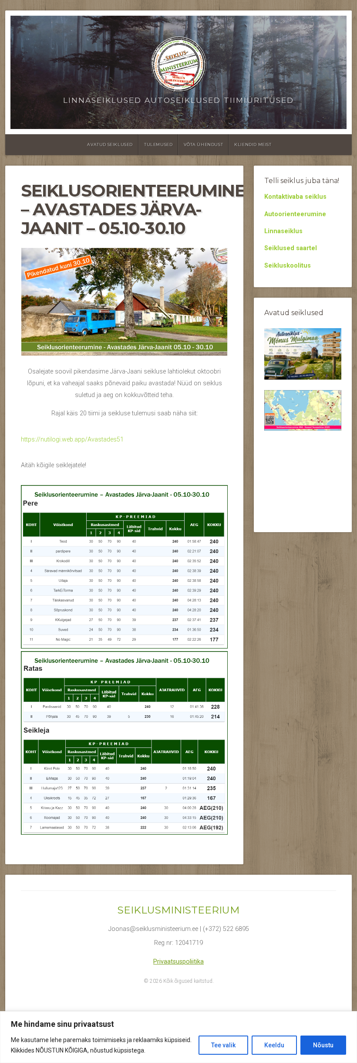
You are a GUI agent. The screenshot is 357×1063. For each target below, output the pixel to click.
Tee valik (223, 1045)
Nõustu (323, 1045)
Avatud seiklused (110, 144)
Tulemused (158, 144)
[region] (178, 1037)
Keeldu (274, 1045)
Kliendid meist (252, 144)
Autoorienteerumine (295, 214)
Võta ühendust (203, 144)
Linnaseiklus (283, 231)
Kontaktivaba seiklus (295, 196)
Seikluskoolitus (287, 265)
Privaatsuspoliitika (178, 961)
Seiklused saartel (290, 248)
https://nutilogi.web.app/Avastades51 (72, 439)
